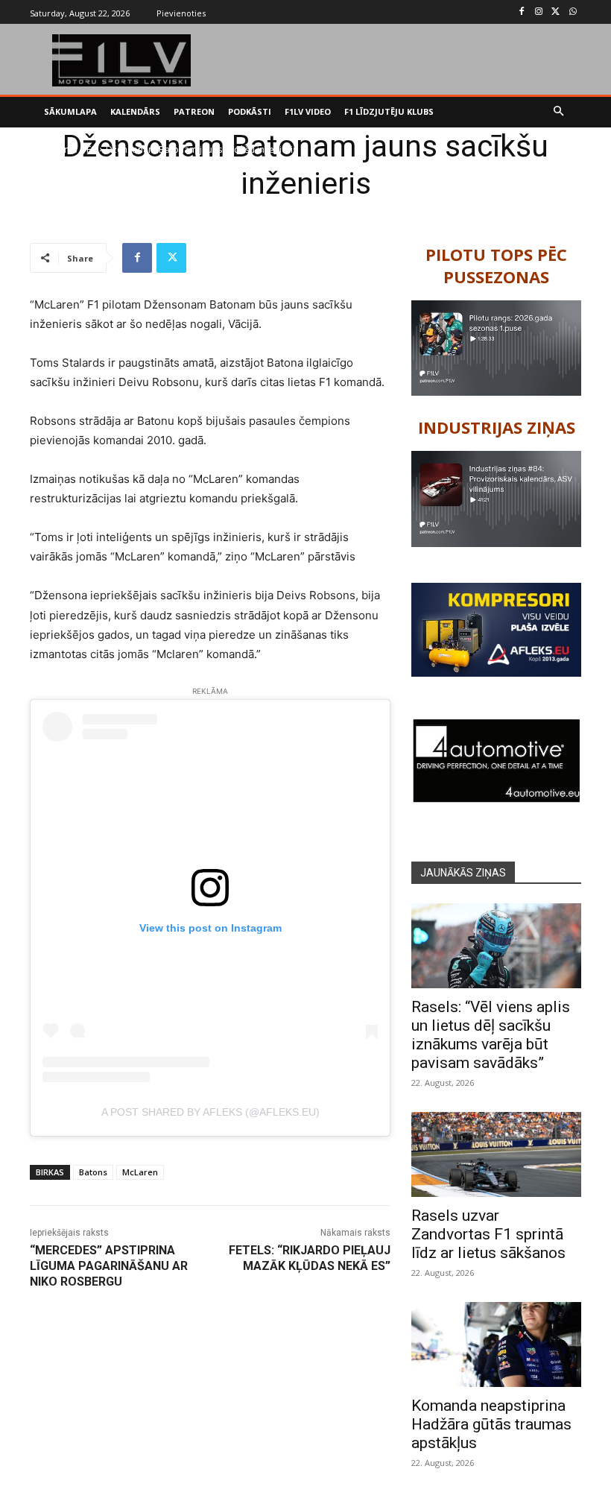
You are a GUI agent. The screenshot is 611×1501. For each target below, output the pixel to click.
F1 (91, 149)
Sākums (61, 149)
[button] (559, 112)
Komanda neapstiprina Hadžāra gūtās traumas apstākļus (491, 1424)
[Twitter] (555, 12)
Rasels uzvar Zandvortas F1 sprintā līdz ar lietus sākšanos (488, 1234)
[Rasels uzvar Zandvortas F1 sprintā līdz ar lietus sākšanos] (496, 1154)
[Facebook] (522, 12)
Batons (93, 1172)
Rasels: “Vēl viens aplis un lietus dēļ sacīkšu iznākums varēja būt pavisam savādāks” (490, 1035)
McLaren (140, 1172)
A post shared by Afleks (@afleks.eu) (210, 1112)
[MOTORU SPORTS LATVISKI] (121, 60)
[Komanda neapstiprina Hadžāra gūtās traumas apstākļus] (496, 1344)
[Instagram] (539, 12)
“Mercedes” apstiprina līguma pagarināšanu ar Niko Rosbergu (109, 1266)
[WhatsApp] (572, 12)
